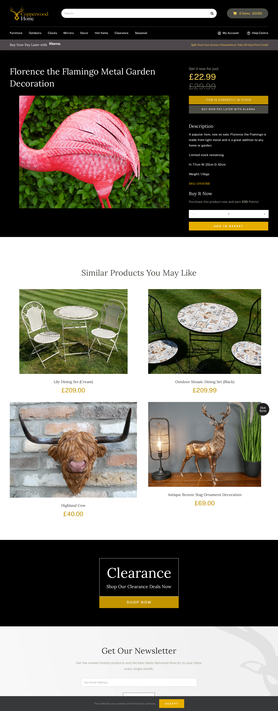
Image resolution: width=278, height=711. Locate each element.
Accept (171, 703)
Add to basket (228, 226)
